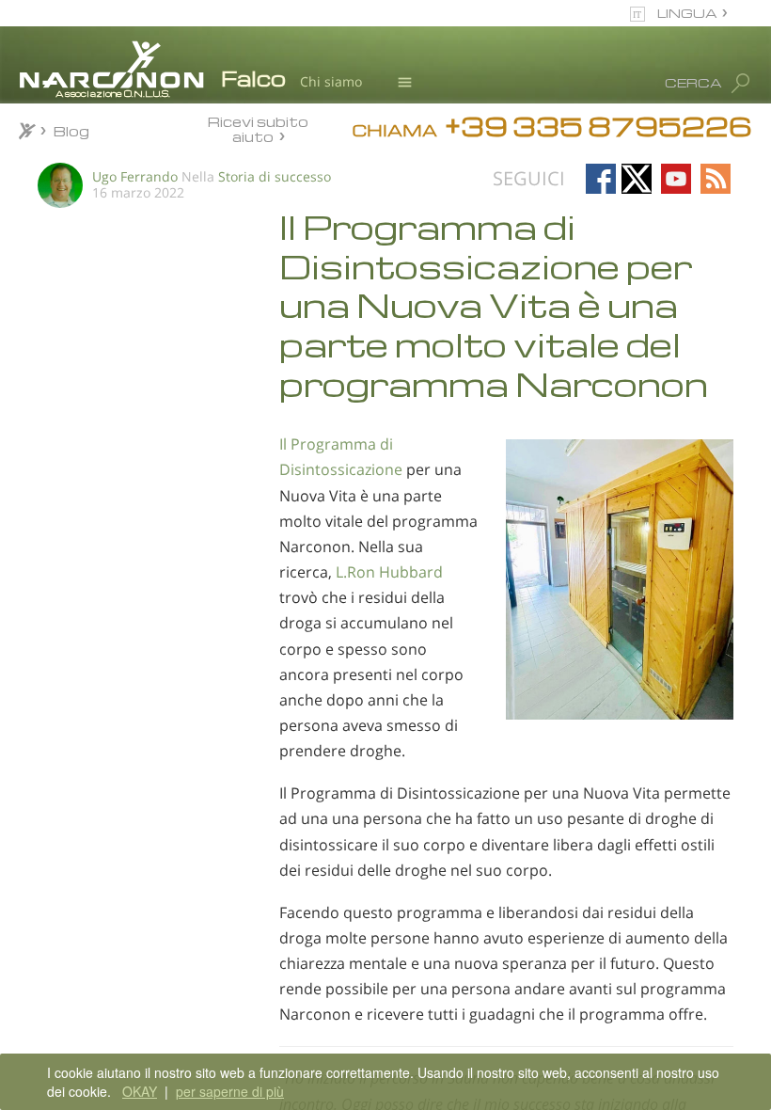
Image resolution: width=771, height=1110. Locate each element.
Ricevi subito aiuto (258, 128)
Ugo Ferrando (135, 176)
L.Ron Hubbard (389, 572)
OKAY (139, 1091)
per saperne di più (230, 1091)
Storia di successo (274, 176)
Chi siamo (331, 81)
